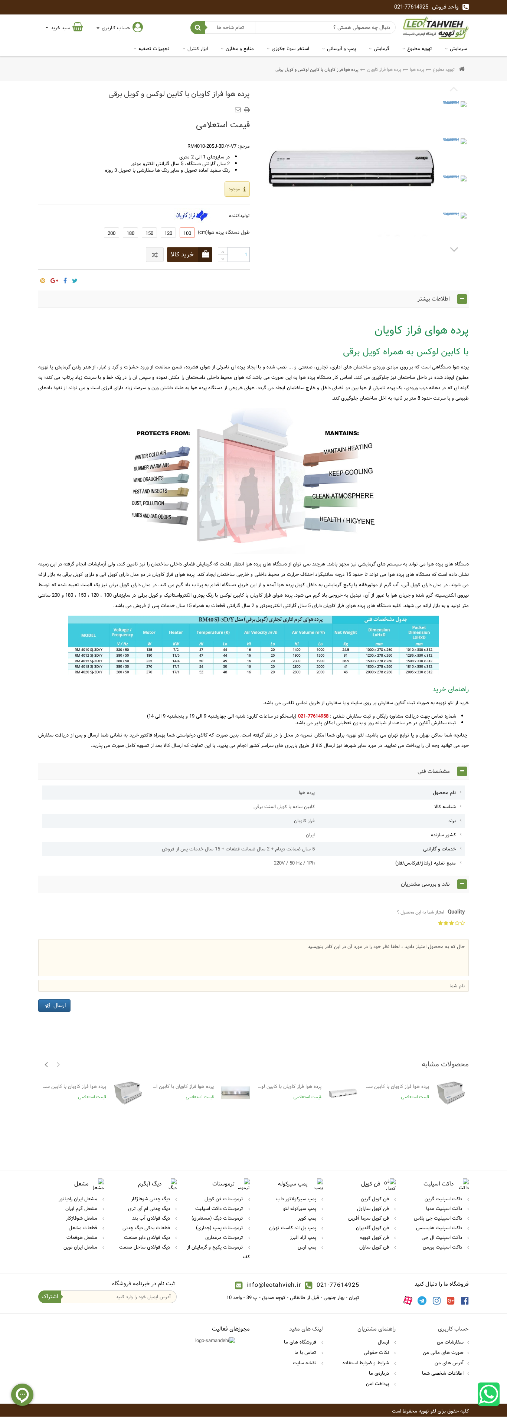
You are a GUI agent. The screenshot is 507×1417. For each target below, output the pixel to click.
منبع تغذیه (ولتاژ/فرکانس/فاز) (425, 863)
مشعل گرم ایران (82, 1208)
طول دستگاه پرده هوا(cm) (222, 232)
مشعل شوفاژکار (82, 1218)
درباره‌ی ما (379, 1373)
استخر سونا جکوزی (290, 49)
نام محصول (444, 792)
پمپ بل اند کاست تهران (293, 1228)
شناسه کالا (445, 807)
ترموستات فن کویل (225, 1199)
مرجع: (244, 146)
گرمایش (381, 49)
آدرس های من (449, 1363)
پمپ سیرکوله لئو (300, 1208)
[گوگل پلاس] (451, 1300)
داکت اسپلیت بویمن (443, 1247)
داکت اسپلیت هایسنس (440, 1228)
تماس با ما (306, 1352)
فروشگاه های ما (301, 1342)
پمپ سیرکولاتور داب (297, 1199)
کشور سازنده (443, 835)
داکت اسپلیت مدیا (445, 1208)
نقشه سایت (305, 1363)
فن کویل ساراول (373, 1208)
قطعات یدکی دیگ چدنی (146, 1228)
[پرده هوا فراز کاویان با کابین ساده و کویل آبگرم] (451, 1093)
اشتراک (50, 1296)
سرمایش (458, 49)
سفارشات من (450, 1342)
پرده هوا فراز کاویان (384, 69)
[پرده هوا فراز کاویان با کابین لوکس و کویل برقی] (454, 114)
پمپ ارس (308, 1247)
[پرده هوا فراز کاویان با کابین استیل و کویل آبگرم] (235, 1093)
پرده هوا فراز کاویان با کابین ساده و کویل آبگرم (397, 1086)
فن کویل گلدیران (373, 1228)
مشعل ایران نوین (81, 1247)
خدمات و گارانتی (439, 849)
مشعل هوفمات (82, 1237)
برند (452, 821)
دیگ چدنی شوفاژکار (151, 1199)
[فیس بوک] (465, 1300)
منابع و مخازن (240, 49)
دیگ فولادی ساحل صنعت (145, 1247)
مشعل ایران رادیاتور (79, 1199)
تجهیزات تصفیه (154, 49)
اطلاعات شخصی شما (443, 1373)
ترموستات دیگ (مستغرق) (218, 1218)
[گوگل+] (54, 278)
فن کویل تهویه (375, 1237)
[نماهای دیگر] (454, 249)
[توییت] (74, 278)
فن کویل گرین (375, 1199)
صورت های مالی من (443, 1352)
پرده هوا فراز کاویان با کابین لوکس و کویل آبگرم (289, 1086)
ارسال (384, 1342)
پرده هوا (417, 69)
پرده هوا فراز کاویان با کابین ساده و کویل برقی (74, 1086)
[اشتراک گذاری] (65, 278)
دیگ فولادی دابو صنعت (147, 1237)
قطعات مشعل (84, 1228)
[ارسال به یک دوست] (239, 107)
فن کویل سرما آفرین (369, 1218)
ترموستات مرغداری (225, 1237)
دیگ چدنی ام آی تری (149, 1208)
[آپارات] (407, 1300)
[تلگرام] (422, 1300)
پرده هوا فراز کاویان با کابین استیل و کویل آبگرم (182, 1086)
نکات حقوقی (377, 1352)
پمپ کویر (308, 1218)
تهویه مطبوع (419, 49)
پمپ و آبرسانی (341, 49)
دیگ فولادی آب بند (151, 1218)
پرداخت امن (378, 1384)
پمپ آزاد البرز (304, 1237)
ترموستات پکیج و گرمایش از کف (218, 1252)
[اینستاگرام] (437, 1300)
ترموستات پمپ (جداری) (220, 1228)
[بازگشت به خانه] (462, 69)
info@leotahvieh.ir (273, 1285)
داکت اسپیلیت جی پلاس (439, 1218)
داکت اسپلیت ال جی (443, 1237)
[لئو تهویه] (436, 27)
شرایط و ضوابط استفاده (366, 1363)
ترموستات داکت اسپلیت (220, 1208)
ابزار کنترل (197, 49)
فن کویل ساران (374, 1247)
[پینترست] (42, 278)
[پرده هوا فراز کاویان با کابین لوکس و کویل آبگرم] (343, 1093)
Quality (431, 912)
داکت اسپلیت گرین (444, 1199)
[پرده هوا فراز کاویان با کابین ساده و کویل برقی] (128, 1093)
